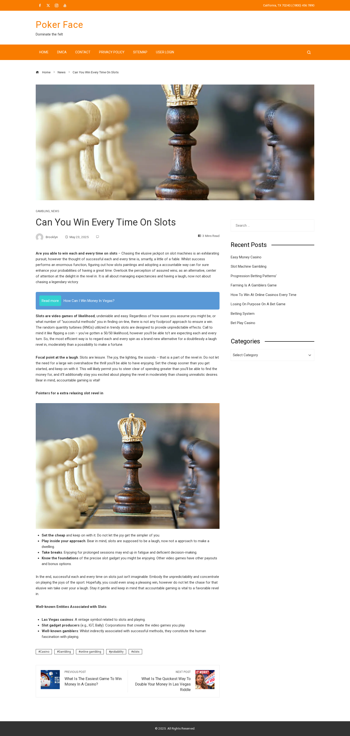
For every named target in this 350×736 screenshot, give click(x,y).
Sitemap (140, 52)
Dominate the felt (49, 34)
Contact (82, 52)
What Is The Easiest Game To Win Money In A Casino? (93, 678)
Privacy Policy (112, 52)
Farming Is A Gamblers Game (254, 285)
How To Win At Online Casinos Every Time (263, 295)
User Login (165, 52)
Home (44, 52)
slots (136, 651)
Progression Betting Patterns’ (254, 276)
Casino (44, 651)
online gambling (90, 651)
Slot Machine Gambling (248, 266)
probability (117, 651)
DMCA (62, 52)
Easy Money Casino (246, 257)
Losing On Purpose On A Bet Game (258, 304)
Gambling (43, 211)
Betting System (243, 313)
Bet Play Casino (243, 323)
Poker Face (59, 25)
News (55, 211)
